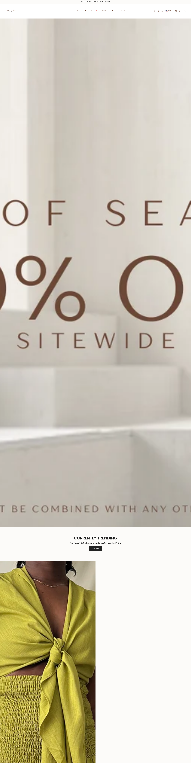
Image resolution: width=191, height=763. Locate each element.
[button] (79, 11)
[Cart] (185, 11)
